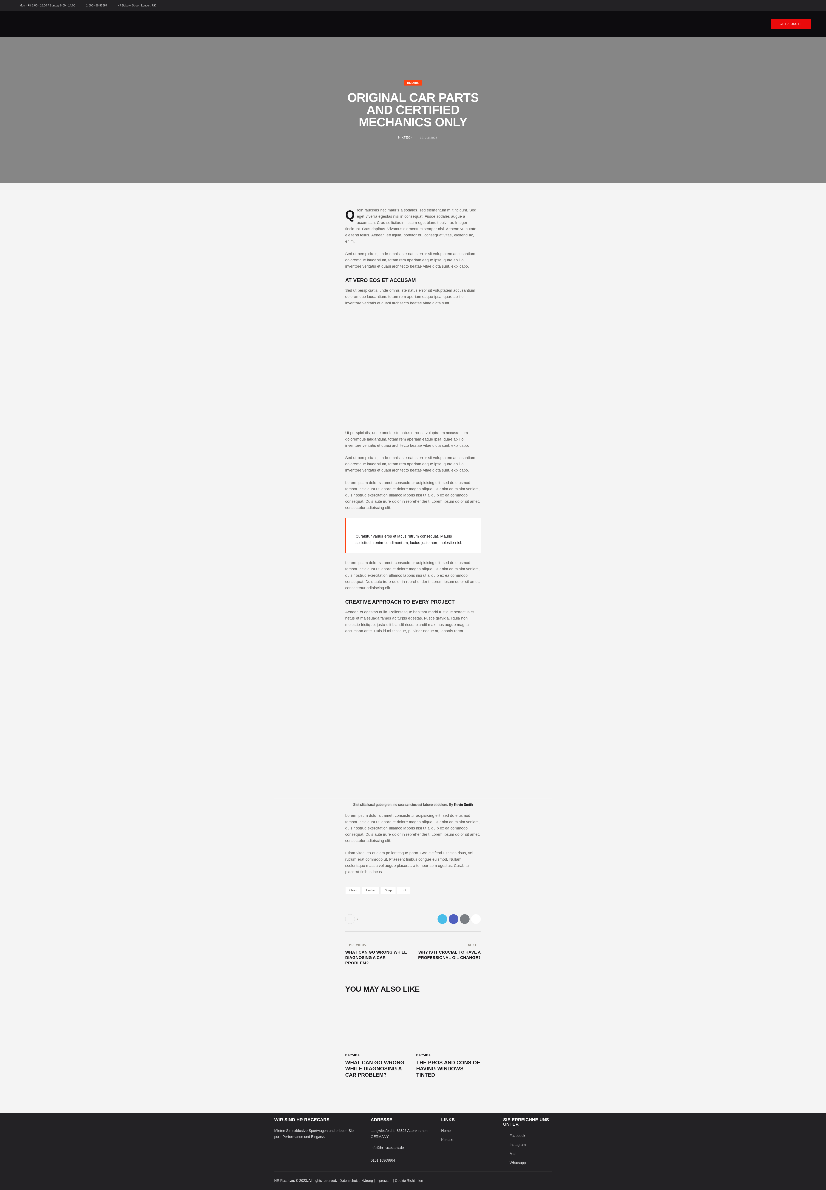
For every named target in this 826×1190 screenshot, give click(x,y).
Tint (403, 890)
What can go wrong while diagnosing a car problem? (374, 1069)
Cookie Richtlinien (409, 1180)
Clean (353, 890)
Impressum (384, 1180)
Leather (371, 890)
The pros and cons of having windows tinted (448, 1069)
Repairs (413, 82)
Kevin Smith (463, 804)
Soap (388, 890)
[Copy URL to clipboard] (476, 919)
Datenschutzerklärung (356, 1180)
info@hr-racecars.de (387, 1148)
